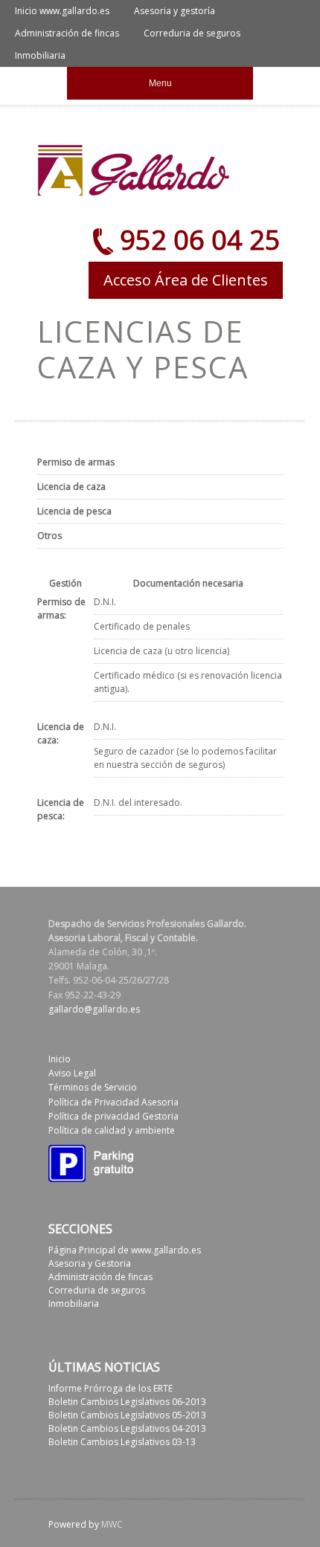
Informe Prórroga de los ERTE (110, 1388)
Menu (160, 83)
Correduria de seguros (192, 33)
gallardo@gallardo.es (94, 1009)
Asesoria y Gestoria (89, 1263)
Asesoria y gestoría (174, 10)
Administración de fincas (67, 33)
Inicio (59, 1059)
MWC (112, 1524)
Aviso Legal (72, 1073)
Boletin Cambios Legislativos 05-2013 (127, 1415)
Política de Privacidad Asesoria (113, 1102)
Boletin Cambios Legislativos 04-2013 (127, 1428)
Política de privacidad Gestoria (113, 1116)
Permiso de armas (76, 462)
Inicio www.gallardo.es (62, 10)
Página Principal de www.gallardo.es (124, 1250)
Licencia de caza (71, 486)
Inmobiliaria (40, 55)
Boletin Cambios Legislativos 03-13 (122, 1441)
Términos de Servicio (92, 1087)
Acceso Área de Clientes (185, 280)
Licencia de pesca (74, 511)
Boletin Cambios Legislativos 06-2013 (127, 1401)
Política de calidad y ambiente (111, 1130)
